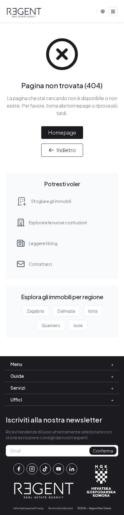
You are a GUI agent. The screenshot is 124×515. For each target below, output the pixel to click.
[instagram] (32, 468)
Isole (78, 325)
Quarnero (51, 325)
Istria (92, 311)
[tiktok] (45, 468)
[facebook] (18, 468)
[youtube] (58, 468)
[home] (24, 13)
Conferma (103, 450)
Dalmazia (66, 311)
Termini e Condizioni (60, 508)
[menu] (113, 11)
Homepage (62, 132)
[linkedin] (71, 468)
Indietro (66, 150)
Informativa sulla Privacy (28, 508)
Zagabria (35, 311)
